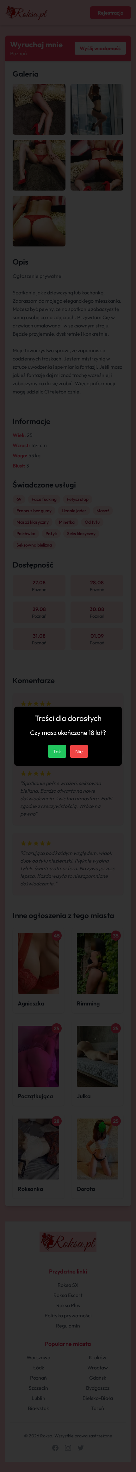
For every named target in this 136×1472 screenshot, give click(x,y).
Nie (79, 751)
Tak (57, 751)
